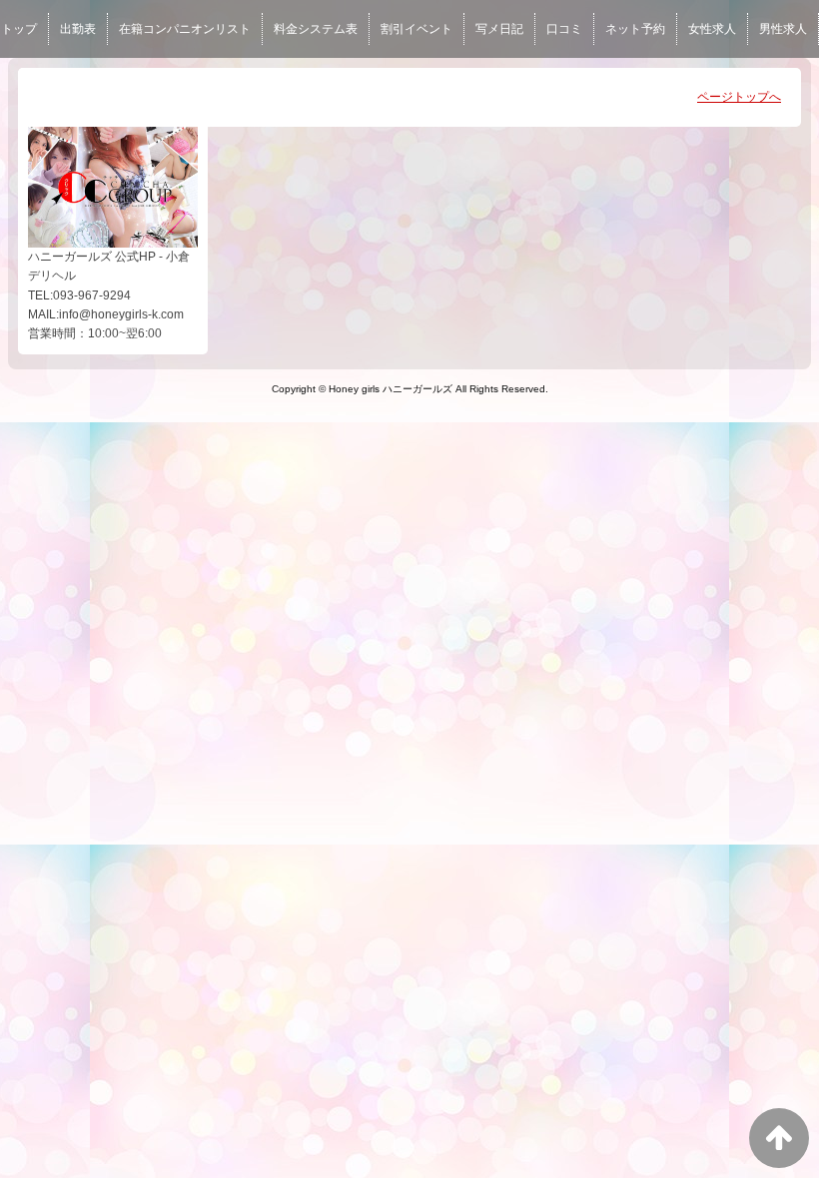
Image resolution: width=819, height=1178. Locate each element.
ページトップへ (739, 97)
